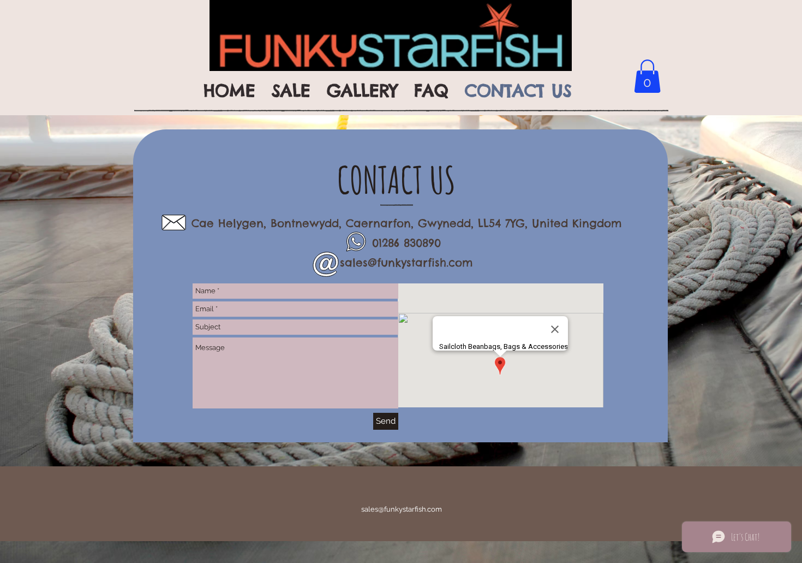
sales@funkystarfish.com (406, 262)
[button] (647, 76)
